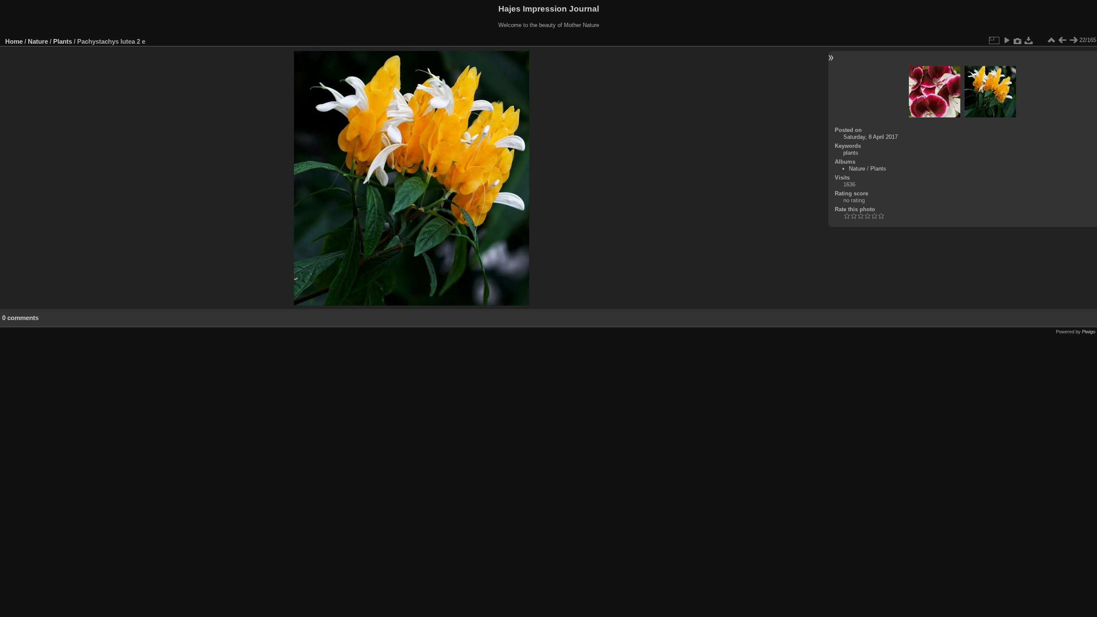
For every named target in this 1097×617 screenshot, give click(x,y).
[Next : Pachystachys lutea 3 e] (1073, 40)
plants (850, 153)
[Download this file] (1028, 40)
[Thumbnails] (1051, 40)
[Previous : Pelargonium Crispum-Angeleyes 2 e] (1062, 40)
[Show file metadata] (1017, 40)
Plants (62, 41)
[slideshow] (1006, 40)
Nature (38, 41)
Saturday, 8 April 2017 (870, 137)
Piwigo (1088, 331)
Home (14, 41)
